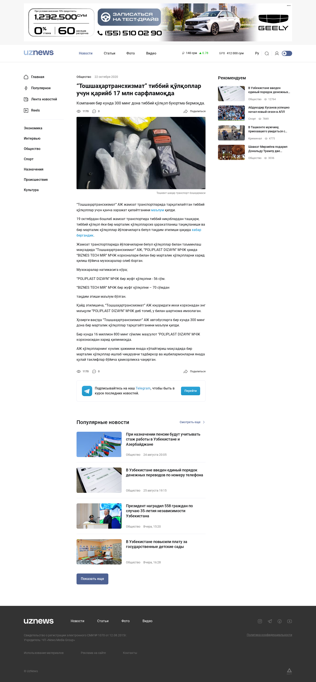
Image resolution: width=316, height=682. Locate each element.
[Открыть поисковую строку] (268, 53)
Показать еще (92, 579)
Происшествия (36, 179)
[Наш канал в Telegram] (269, 621)
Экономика (33, 128)
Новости (85, 53)
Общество (32, 149)
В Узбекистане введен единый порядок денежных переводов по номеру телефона (164, 472)
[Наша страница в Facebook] (279, 621)
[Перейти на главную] (39, 53)
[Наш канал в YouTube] (289, 621)
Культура (31, 190)
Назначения (33, 169)
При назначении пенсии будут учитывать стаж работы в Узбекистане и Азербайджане (163, 439)
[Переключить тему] (287, 53)
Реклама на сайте (93, 653)
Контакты (130, 653)
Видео (151, 53)
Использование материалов (44, 653)
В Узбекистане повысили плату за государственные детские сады (156, 544)
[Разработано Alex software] (289, 671)
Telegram (143, 388)
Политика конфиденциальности (269, 635)
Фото (130, 53)
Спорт (29, 159)
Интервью (32, 138)
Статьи (109, 53)
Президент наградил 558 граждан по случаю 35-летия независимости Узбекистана (159, 511)
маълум (157, 210)
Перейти (190, 390)
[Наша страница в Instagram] (259, 621)
